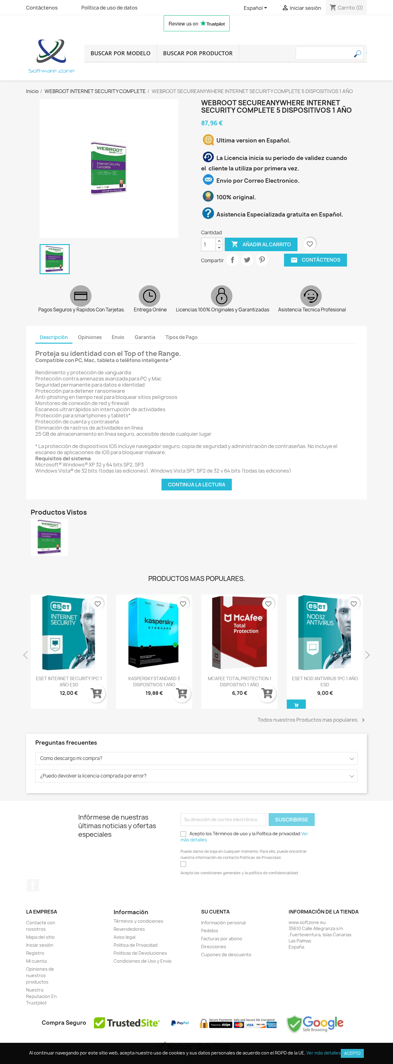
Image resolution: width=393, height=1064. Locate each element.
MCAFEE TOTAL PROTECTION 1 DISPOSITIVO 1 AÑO (154, 682)
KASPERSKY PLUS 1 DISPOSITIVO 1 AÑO (324, 682)
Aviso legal (124, 937)
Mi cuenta (36, 961)
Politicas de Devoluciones (140, 953)
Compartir (232, 260)
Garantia (145, 337)
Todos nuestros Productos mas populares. (312, 720)
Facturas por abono (221, 938)
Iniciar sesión (39, 945)
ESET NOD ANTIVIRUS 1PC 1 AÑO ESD (240, 682)
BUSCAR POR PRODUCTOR (198, 53)
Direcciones (213, 946)
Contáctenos (42, 7)
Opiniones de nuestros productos (40, 975)
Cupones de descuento (226, 954)
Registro (35, 953)
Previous (26, 655)
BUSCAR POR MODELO (120, 53)
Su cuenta (215, 911)
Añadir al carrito (261, 244)
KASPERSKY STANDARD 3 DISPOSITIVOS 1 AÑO (69, 682)
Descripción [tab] (54, 337)
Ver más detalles (323, 1053)
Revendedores (129, 929)
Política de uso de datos (109, 7)
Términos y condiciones (138, 921)
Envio (118, 337)
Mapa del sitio (40, 937)
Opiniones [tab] (90, 337)
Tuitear (247, 260)
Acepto (352, 1053)
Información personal (223, 923)
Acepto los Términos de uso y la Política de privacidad (244, 837)
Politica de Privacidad (136, 945)
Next (367, 655)
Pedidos (209, 930)
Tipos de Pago (181, 337)
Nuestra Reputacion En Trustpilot (41, 996)
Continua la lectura (196, 484)
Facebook (33, 885)
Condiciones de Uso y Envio (143, 961)
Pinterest (262, 260)
